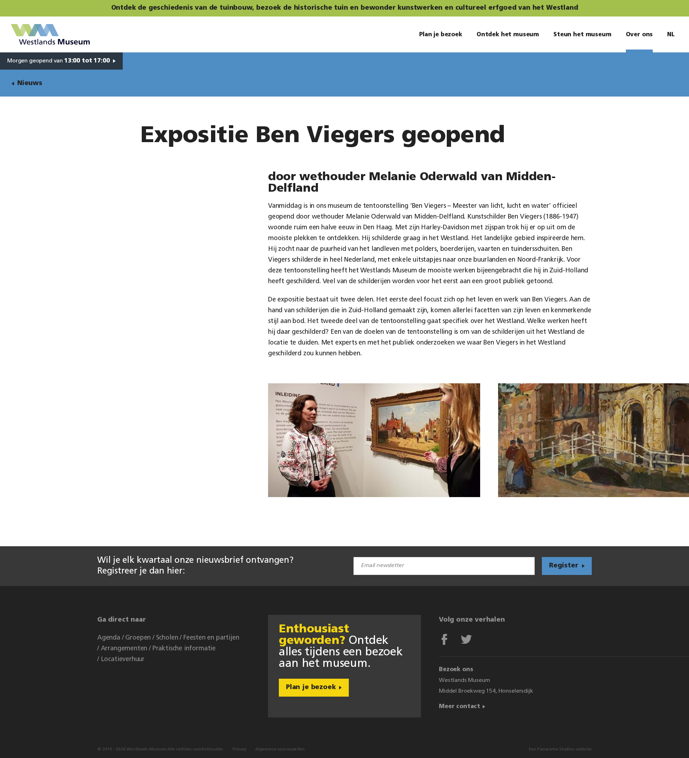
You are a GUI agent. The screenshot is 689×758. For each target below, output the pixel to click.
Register (563, 566)
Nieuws (29, 83)
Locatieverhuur (123, 659)
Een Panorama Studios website (560, 749)
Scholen (167, 638)
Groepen (138, 638)
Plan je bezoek (311, 687)
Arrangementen (124, 649)
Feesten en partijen (211, 638)
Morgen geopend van (58, 61)
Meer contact (459, 707)
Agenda (108, 638)
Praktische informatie (184, 649)
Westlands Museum (50, 34)
